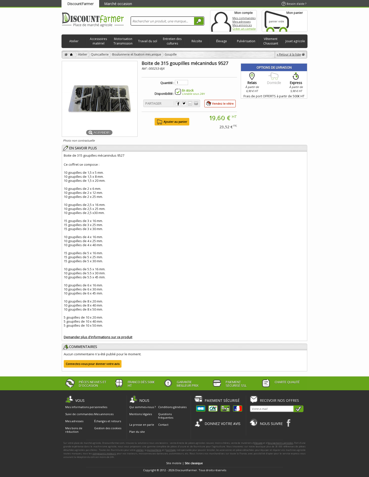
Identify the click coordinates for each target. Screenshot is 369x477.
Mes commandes (244, 18)
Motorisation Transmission (123, 41)
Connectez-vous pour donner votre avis (92, 364)
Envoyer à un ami (190, 103)
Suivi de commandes (79, 414)
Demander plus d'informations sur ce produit (98, 337)
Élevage (221, 41)
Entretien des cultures (172, 41)
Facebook (288, 422)
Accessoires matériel (98, 41)
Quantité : (167, 83)
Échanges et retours (107, 421)
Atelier (74, 41)
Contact (163, 424)
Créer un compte (244, 28)
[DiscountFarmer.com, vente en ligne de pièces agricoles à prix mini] (93, 20)
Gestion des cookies (107, 428)
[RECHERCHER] (199, 21)
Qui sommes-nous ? (142, 407)
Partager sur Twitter (184, 103)
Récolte (197, 41)
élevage (258, 443)
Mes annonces (242, 25)
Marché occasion (118, 3)
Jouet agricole (295, 41)
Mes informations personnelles (86, 407)
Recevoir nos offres (279, 400)
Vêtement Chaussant (270, 41)
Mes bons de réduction (73, 429)
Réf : (145, 68)
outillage (171, 450)
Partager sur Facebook (178, 103)
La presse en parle (141, 424)
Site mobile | (184, 463)
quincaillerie (154, 450)
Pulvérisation (246, 41)
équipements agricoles (280, 443)
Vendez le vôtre (223, 103)
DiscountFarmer (80, 3)
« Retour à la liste (289, 54)
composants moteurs (104, 453)
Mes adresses (241, 21)
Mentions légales (140, 414)
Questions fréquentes (165, 415)
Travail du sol (147, 41)
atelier (140, 450)
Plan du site (137, 431)
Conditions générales (172, 407)
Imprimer (196, 103)
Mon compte (221, 21)
